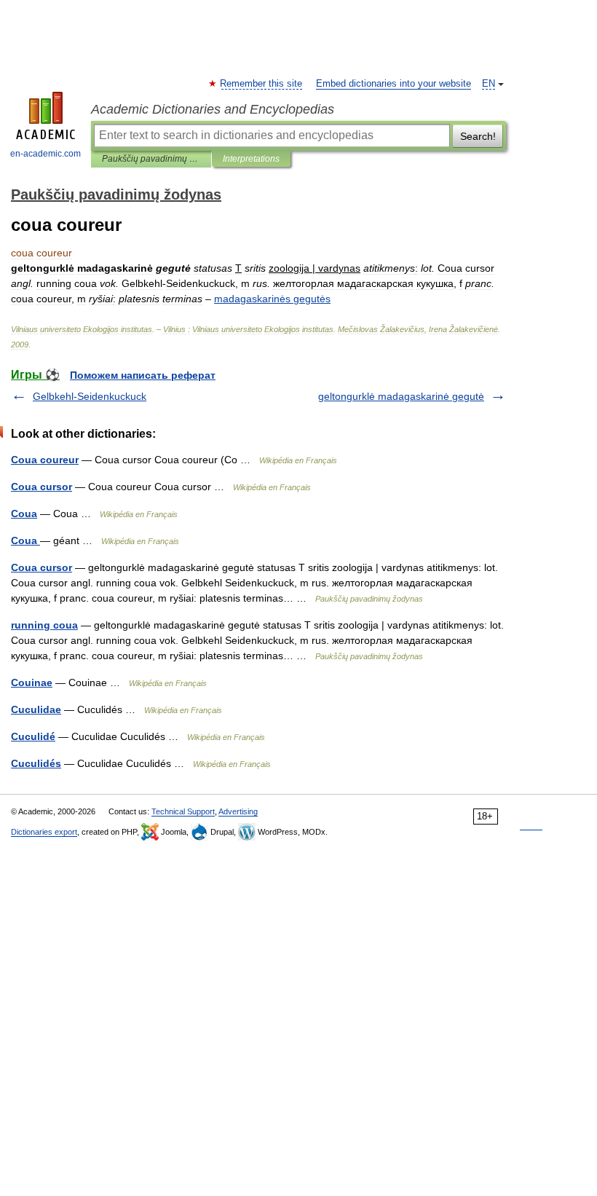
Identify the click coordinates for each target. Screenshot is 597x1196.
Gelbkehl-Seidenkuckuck (89, 396)
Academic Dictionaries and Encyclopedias (212, 109)
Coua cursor (41, 486)
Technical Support (183, 811)
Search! (478, 136)
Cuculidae (36, 709)
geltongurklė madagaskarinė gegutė (401, 396)
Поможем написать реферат (143, 375)
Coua (24, 513)
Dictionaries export (44, 831)
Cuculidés (36, 763)
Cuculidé (33, 736)
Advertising (238, 811)
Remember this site (261, 84)
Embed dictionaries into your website (393, 84)
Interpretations (251, 159)
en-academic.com (45, 154)
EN (488, 84)
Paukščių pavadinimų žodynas (151, 159)
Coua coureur (45, 459)
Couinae (31, 682)
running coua (44, 625)
